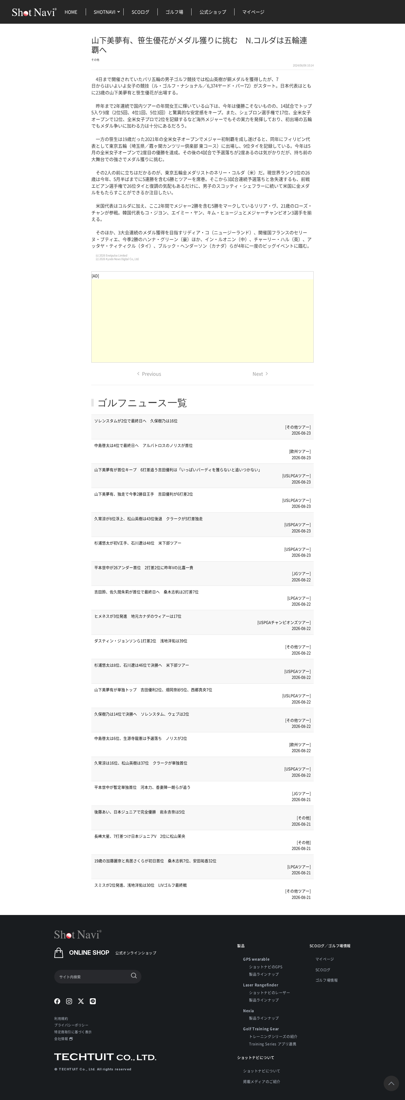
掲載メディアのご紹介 (261, 1081)
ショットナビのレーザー (269, 992)
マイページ (253, 12)
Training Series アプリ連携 (272, 1043)
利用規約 (61, 1018)
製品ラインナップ (264, 974)
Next (258, 373)
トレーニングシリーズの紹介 (273, 1036)
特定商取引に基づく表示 (73, 1031)
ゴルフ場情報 (326, 980)
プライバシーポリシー (71, 1025)
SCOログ (140, 12)
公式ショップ (213, 12)
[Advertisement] (202, 320)
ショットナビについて (261, 1070)
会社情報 (61, 1038)
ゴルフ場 (174, 12)
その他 (95, 60)
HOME (71, 12)
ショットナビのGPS (266, 966)
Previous (151, 373)
